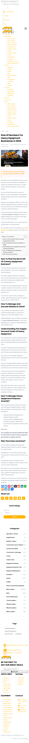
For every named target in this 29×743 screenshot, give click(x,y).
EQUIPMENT (8, 36)
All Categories (7, 699)
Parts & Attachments (13, 63)
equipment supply (9, 633)
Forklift (9, 51)
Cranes (9, 55)
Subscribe (6, 16)
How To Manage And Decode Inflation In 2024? (14, 243)
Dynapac (9, 69)
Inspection (21, 682)
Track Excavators (12, 43)
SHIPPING (10, 95)
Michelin (9, 85)
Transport (20, 680)
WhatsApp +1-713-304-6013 (14, 653)
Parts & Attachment (12, 596)
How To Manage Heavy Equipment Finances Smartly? (12, 251)
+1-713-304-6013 (9, 11)
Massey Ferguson (12, 75)
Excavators (9, 574)
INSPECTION (10, 93)
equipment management (10, 628)
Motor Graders (11, 40)
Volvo (8, 73)
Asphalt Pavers (11, 57)
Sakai (8, 83)
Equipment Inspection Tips (14, 567)
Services (7, 87)
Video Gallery (7, 684)
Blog (5, 24)
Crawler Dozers (11, 47)
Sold (6, 102)
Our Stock (7, 34)
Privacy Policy (7, 686)
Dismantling (10, 89)
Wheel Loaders (11, 38)
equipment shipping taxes (10, 631)
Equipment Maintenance (13, 571)
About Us (7, 97)
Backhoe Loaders (12, 49)
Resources (6, 20)
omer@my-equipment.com (14, 650)
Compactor (10, 59)
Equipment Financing (12, 563)
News (8, 593)
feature (8, 578)
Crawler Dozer (10, 559)
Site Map (6, 690)
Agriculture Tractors (12, 61)
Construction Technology (13, 552)
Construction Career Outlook (14, 545)
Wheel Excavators (12, 45)
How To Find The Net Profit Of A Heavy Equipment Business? (13, 240)
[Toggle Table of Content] (24, 236)
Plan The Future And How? (10, 254)
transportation (18, 633)
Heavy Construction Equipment (15, 585)
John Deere (10, 81)
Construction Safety (12, 548)
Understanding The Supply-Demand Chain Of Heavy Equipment (14, 247)
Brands (7, 65)
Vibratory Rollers (11, 53)
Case (8, 77)
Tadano (9, 71)
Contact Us (8, 100)
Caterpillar (10, 67)
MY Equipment (11, 79)
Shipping (20, 684)
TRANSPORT (10, 91)
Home (2, 131)
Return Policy (7, 688)
